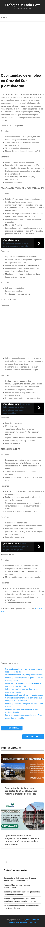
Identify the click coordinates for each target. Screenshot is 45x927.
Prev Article (12, 728)
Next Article (32, 737)
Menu (5, 18)
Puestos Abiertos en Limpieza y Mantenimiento (24, 675)
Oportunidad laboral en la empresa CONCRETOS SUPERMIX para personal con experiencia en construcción (22, 839)
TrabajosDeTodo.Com (22, 5)
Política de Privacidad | (18, 923)
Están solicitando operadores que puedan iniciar (24, 695)
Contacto (32, 923)
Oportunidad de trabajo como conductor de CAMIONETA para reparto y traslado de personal (21, 791)
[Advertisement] (22, 49)
